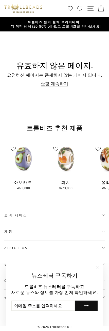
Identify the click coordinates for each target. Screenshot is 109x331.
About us (16, 248)
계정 (8, 231)
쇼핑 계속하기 (54, 83)
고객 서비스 (16, 215)
